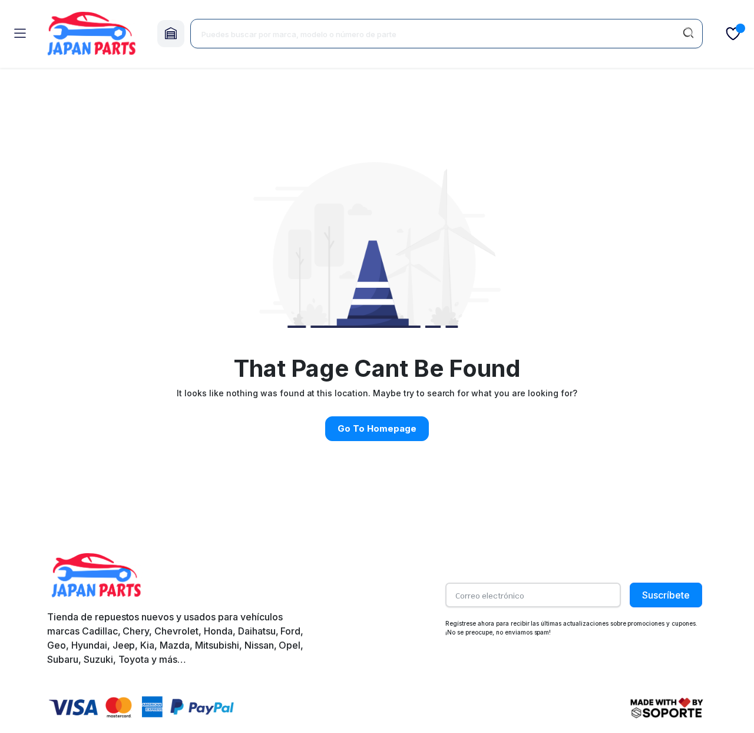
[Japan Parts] (91, 34)
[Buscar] (688, 33)
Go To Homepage (377, 428)
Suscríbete (666, 595)
